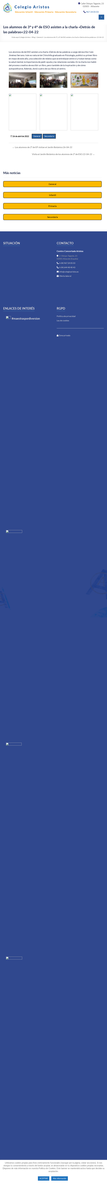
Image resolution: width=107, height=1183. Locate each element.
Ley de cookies (63, 320)
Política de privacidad (66, 316)
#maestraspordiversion (26, 318)
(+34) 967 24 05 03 (67, 263)
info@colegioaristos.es (69, 271)
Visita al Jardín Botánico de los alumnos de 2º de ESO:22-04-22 (63, 154)
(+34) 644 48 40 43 (67, 267)
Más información (59, 1178)
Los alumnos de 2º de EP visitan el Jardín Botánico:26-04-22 (42, 147)
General (36, 136)
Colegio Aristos (32, 6)
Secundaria (49, 136)
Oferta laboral (65, 276)
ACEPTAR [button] (44, 1178)
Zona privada (64, 335)
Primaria (52, 206)
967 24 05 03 (92, 11)
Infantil (52, 195)
